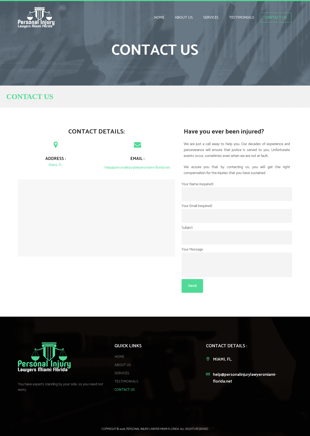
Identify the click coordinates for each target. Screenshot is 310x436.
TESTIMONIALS (126, 381)
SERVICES (122, 373)
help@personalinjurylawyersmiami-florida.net (137, 167)
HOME (119, 356)
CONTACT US (125, 389)
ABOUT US (123, 365)
